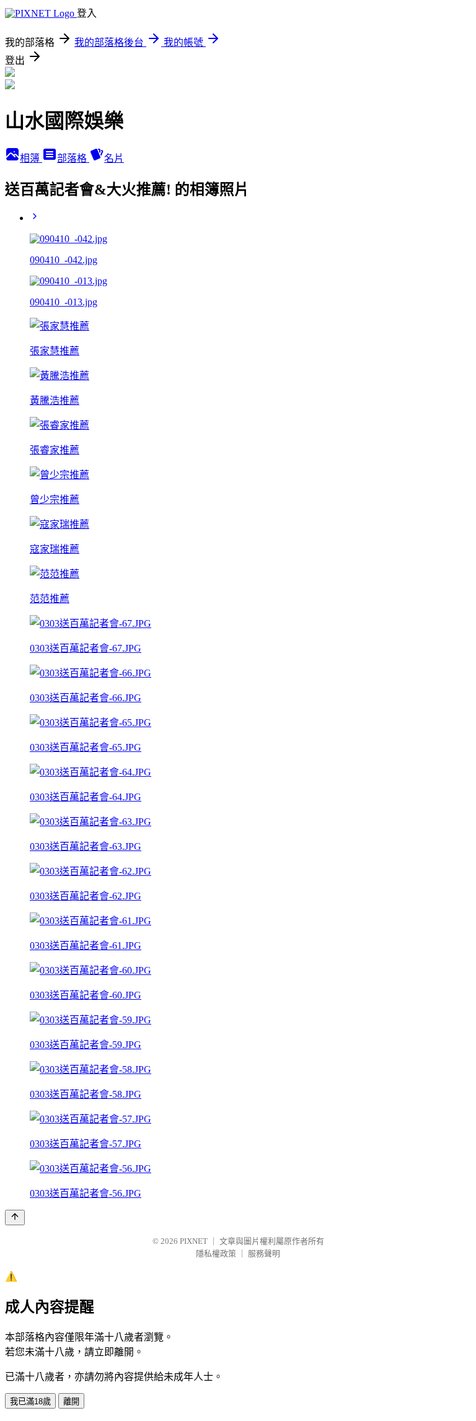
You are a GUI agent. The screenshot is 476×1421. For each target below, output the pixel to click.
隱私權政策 (216, 1253)
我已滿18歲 (30, 1401)
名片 (114, 158)
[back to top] (15, 1217)
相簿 (31, 158)
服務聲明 (264, 1253)
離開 (71, 1401)
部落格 (73, 158)
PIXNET (194, 1241)
